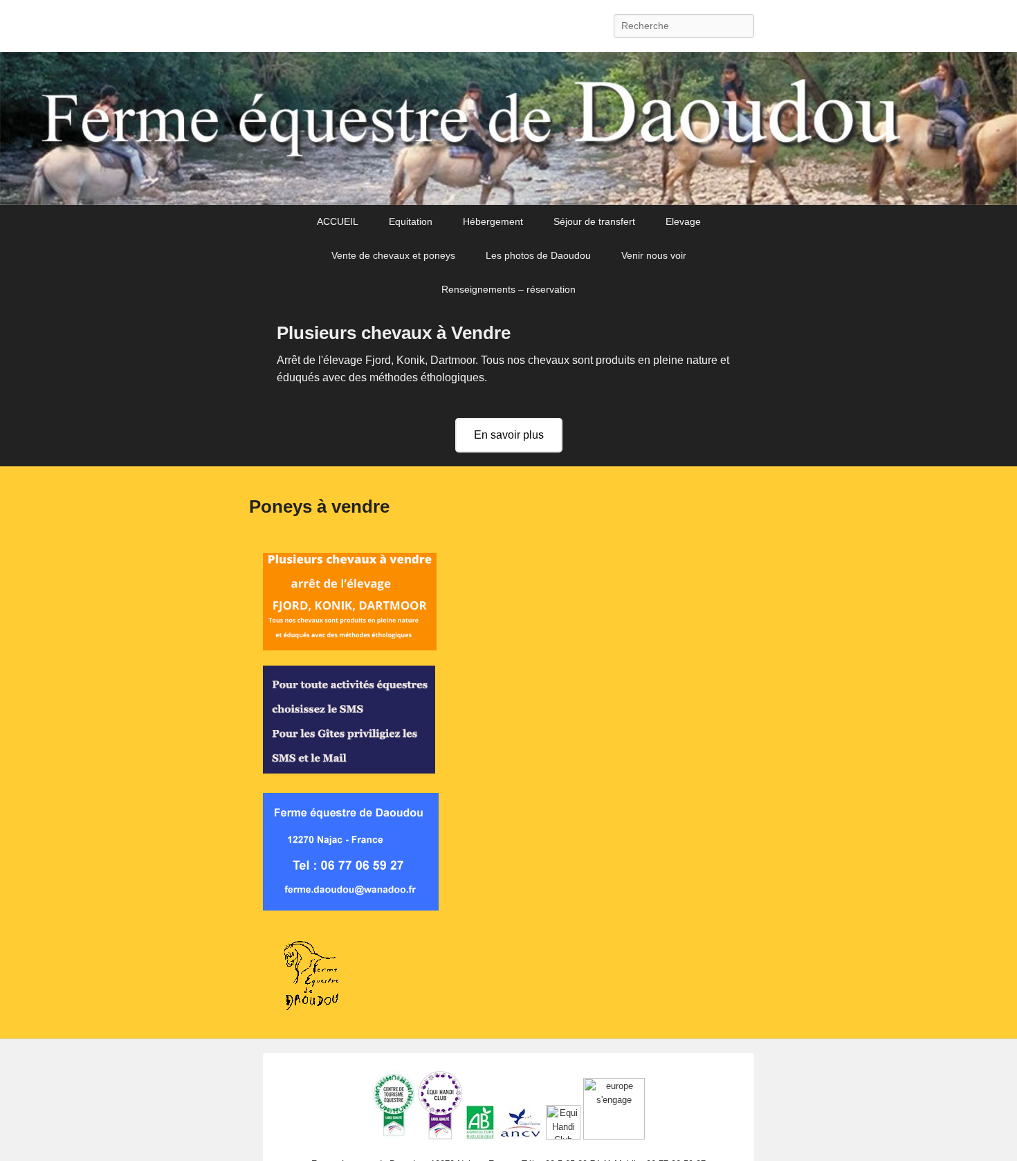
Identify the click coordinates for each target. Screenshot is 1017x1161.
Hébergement (493, 221)
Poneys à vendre (319, 506)
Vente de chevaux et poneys (393, 255)
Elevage (683, 221)
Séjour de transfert (594, 221)
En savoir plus (509, 435)
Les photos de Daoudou (538, 255)
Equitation (410, 221)
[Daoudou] (508, 128)
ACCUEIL (337, 221)
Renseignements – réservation (508, 289)
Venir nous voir (653, 255)
